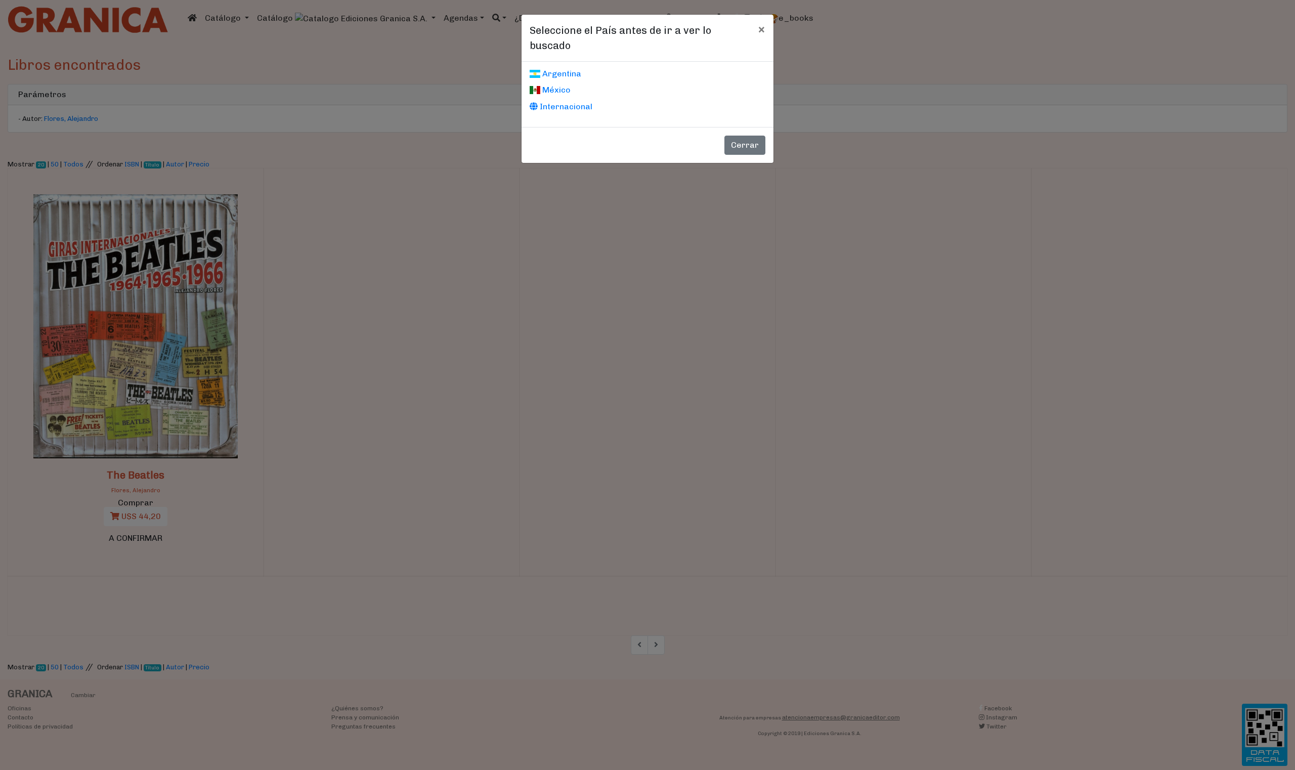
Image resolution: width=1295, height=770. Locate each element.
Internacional (565, 106)
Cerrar (745, 145)
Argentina (560, 73)
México (555, 90)
